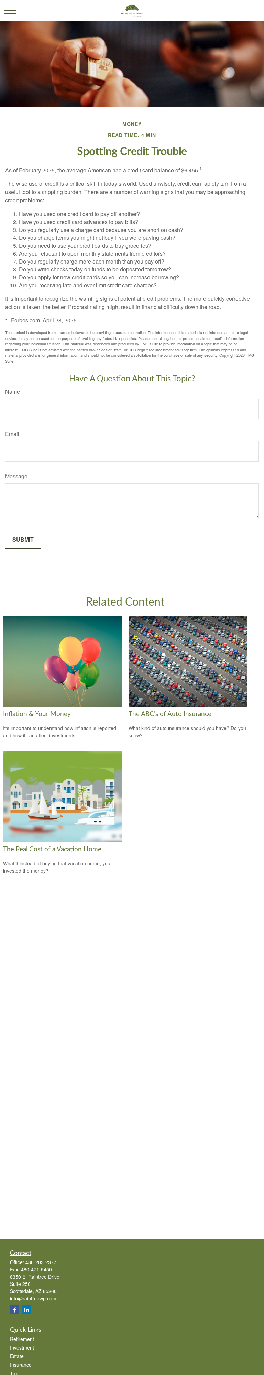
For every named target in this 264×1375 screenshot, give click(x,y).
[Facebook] (14, 1309)
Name (12, 391)
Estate (17, 1356)
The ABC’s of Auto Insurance (170, 714)
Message (16, 476)
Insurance (21, 1364)
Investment (22, 1347)
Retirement (22, 1338)
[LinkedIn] (26, 1309)
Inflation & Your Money (37, 714)
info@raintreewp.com (33, 1298)
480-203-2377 (40, 1262)
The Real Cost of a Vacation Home (52, 849)
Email (12, 434)
